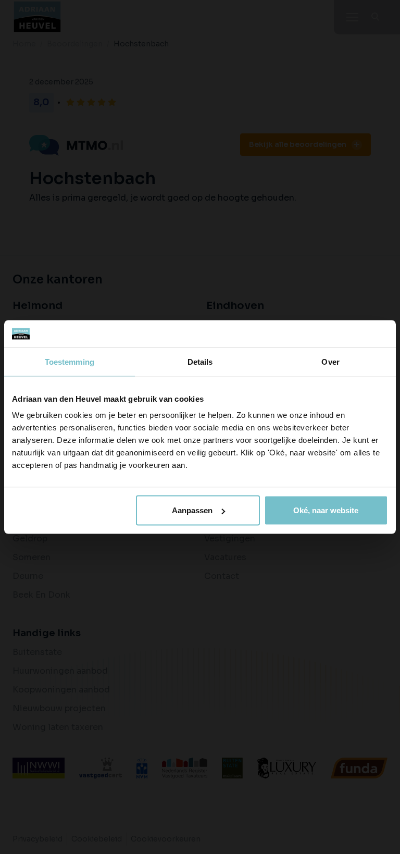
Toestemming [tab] (69, 361)
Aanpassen (192, 510)
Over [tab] (330, 361)
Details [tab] (200, 361)
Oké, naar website (325, 510)
